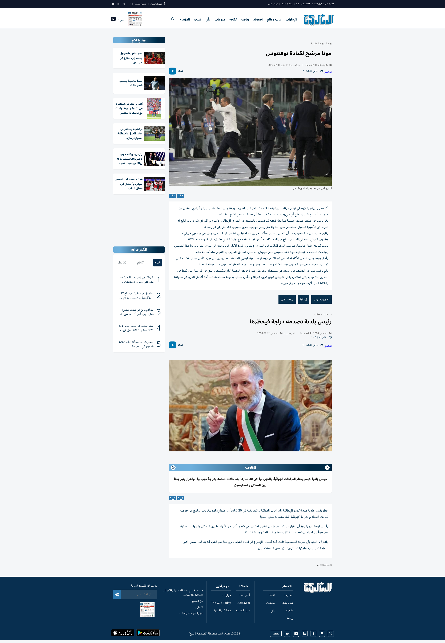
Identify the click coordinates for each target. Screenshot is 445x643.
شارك (180, 71)
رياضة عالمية (317, 43)
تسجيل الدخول (156, 4)
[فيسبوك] (130, 4)
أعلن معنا (245, 595)
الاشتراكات (243, 603)
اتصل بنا (198, 607)
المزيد (186, 19)
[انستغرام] (119, 4)
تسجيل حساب (140, 4)
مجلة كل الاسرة (222, 610)
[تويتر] (124, 4)
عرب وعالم (274, 19)
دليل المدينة (243, 610)
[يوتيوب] (113, 4)
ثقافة (233, 19)
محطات (318, 314)
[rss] (305, 634)
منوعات (220, 19)
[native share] (172, 71)
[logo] (319, 20)
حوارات (227, 595)
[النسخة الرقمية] (135, 19)
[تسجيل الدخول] (164, 4)
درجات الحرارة (273, 4)
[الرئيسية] (318, 592)
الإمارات (291, 19)
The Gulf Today (221, 603)
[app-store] (123, 633)
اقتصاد (258, 19)
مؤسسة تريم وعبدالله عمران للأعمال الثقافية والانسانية (183, 593)
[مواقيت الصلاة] (113, 20)
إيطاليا (303, 299)
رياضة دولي (287, 299)
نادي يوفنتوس (321, 299)
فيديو (197, 19)
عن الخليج (197, 601)
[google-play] (148, 633)
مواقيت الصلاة (287, 4)
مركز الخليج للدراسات (191, 613)
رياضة (245, 19)
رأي (208, 19)
